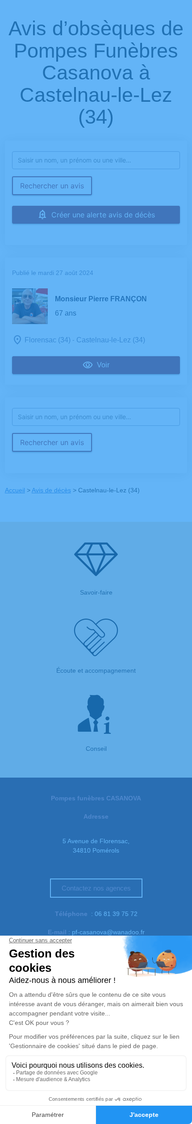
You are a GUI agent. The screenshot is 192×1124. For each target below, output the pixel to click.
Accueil (15, 490)
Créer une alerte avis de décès (103, 214)
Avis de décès (51, 490)
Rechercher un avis (52, 185)
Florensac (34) (48, 340)
